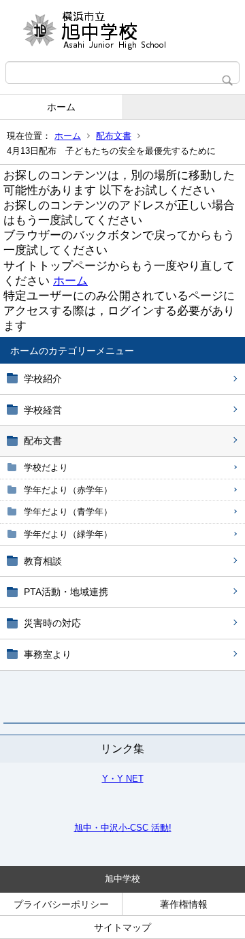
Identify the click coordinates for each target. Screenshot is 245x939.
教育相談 (43, 561)
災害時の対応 (52, 623)
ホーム (61, 106)
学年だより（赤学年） (68, 490)
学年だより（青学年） (68, 512)
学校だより (46, 467)
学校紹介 (43, 378)
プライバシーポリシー (61, 904)
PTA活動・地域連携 (66, 591)
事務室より (47, 654)
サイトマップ (122, 927)
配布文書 (113, 136)
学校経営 (43, 409)
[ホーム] (122, 30)
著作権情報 (184, 904)
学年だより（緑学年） (68, 534)
